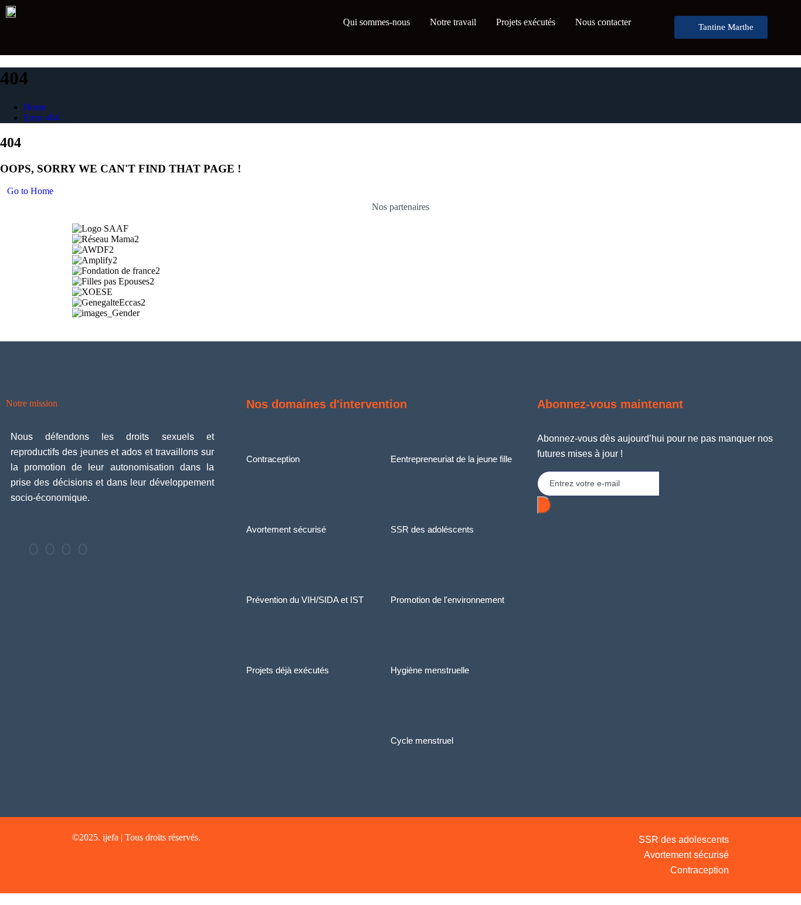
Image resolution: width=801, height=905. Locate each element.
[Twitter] (50, 549)
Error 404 (41, 118)
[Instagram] (83, 549)
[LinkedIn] (66, 549)
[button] (400, 323)
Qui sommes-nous (376, 22)
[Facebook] (33, 549)
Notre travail (453, 22)
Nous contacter (603, 22)
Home (34, 107)
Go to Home (30, 191)
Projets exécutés (525, 22)
